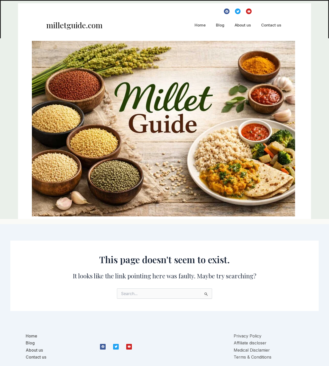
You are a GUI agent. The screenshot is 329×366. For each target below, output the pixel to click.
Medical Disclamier (252, 350)
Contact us (271, 25)
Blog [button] (220, 25)
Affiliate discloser (250, 342)
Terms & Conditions (252, 357)
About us (243, 25)
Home (200, 25)
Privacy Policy (247, 335)
